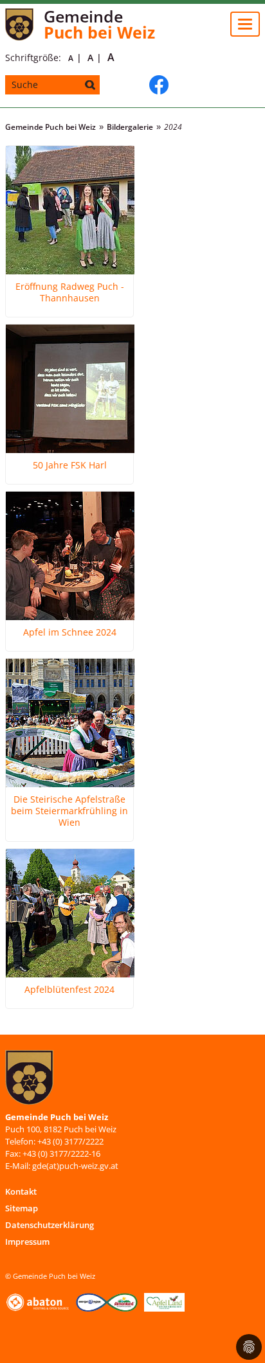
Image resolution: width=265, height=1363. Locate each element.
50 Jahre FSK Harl (70, 465)
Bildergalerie (130, 126)
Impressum (27, 1241)
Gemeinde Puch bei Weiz (50, 126)
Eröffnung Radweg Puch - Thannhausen (69, 292)
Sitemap (21, 1208)
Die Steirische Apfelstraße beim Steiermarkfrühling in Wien (69, 811)
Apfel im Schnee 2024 (69, 632)
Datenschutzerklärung (49, 1225)
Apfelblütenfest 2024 (69, 989)
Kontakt (21, 1191)
